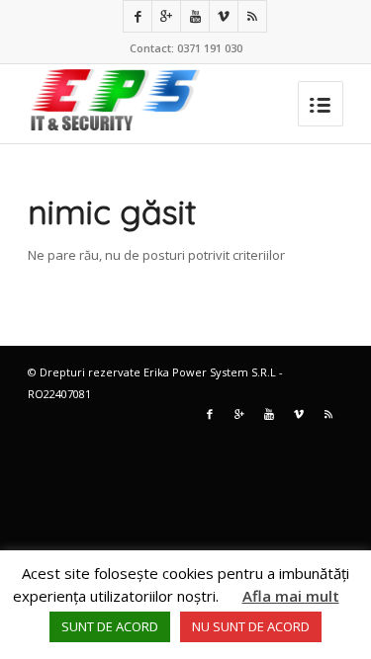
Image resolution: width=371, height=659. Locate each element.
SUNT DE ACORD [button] (109, 626)
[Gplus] (166, 16)
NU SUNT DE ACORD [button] (251, 626)
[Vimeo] (223, 16)
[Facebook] (137, 16)
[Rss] (252, 16)
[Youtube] (195, 16)
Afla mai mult (290, 596)
